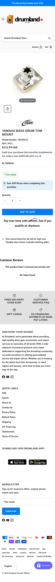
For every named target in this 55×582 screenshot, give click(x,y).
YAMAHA (9, 163)
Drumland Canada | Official (19, 573)
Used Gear (6, 552)
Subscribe (11, 511)
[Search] (49, 38)
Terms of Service (10, 436)
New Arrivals (34, 549)
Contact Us (7, 407)
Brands (12, 549)
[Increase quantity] (20, 201)
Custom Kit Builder (44, 556)
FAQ (4, 392)
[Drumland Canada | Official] (25, 19)
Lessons (23, 552)
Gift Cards (42, 552)
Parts (15, 552)
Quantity (6, 194)
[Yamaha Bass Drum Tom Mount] (7, 108)
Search (5, 397)
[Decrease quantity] (5, 201)
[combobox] (24, 38)
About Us (6, 402)
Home (4, 549)
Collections (22, 549)
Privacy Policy (8, 412)
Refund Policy (9, 417)
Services (32, 552)
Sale (44, 549)
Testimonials (8, 431)
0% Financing (9, 426)
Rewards (30, 556)
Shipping (6, 421)
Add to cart (27, 211)
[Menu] (3, 19)
